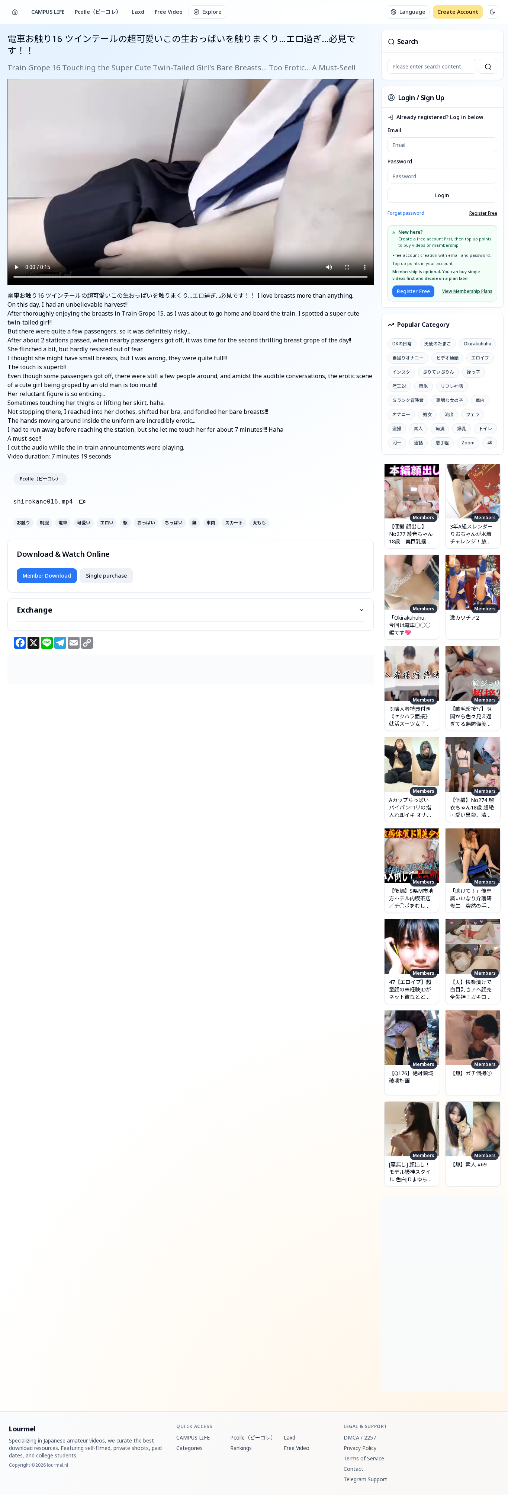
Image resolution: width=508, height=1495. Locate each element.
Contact (353, 1468)
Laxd (138, 11)
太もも (259, 523)
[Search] (487, 66)
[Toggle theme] (492, 12)
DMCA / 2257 (360, 1437)
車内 (210, 523)
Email (394, 130)
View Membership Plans (467, 291)
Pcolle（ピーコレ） (98, 11)
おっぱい (146, 523)
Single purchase (106, 575)
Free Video (169, 11)
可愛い (83, 523)
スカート (234, 523)
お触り (23, 523)
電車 (62, 523)
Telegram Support (365, 1479)
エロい (106, 523)
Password (400, 161)
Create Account (457, 11)
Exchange (34, 610)
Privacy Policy (360, 1447)
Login (442, 195)
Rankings (241, 1447)
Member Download (47, 575)
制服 (44, 523)
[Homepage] (15, 11)
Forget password (406, 213)
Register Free (483, 213)
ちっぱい (174, 523)
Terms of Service (364, 1458)
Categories (189, 1447)
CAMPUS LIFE (47, 11)
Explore (211, 11)
